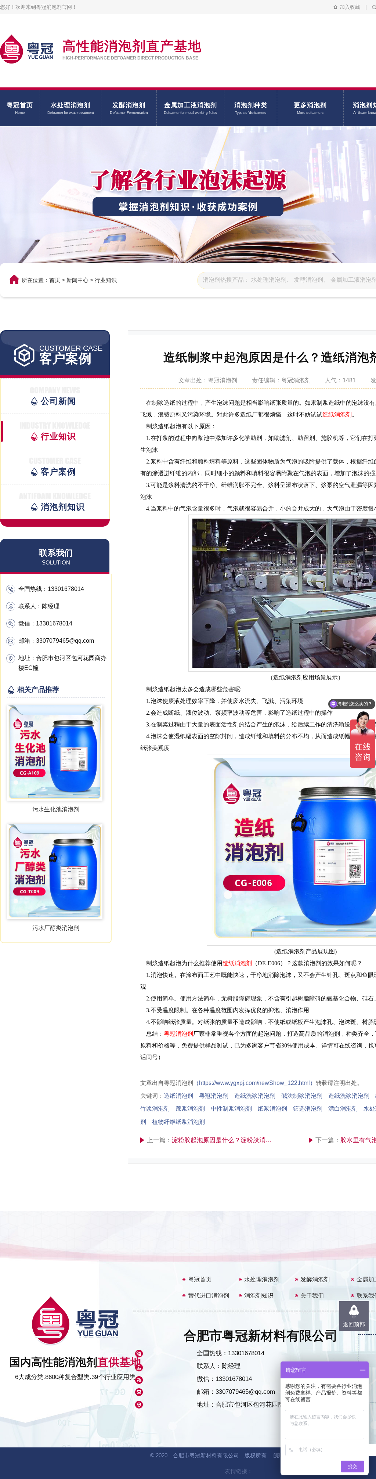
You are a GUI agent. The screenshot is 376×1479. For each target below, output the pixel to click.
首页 (54, 280)
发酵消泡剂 (315, 1279)
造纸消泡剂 (337, 414)
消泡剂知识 (259, 1295)
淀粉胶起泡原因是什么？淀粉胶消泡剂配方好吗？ (224, 1140)
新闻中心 (77, 280)
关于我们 (312, 1295)
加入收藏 (350, 7)
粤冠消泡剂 (178, 1034)
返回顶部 (354, 1324)
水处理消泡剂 (261, 1279)
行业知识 (106, 280)
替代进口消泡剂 (208, 1295)
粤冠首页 (200, 1279)
